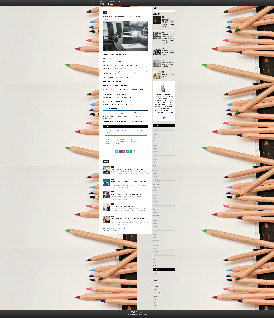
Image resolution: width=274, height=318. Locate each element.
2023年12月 (156, 148)
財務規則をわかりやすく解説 (114, 230)
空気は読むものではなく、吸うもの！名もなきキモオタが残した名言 (128, 182)
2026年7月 (155, 129)
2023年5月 (155, 168)
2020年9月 (155, 254)
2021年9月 (155, 223)
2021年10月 (156, 220)
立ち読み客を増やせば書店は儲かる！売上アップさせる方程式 (127, 169)
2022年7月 (155, 195)
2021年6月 (155, 231)
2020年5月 (155, 265)
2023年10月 (156, 154)
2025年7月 (155, 131)
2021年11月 (156, 218)
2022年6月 (155, 198)
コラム (105, 157)
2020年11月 (156, 248)
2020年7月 (155, 259)
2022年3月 (155, 206)
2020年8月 (155, 256)
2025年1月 (155, 137)
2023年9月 (155, 156)
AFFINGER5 (144, 316)
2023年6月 (155, 165)
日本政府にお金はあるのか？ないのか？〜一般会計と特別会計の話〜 (128, 218)
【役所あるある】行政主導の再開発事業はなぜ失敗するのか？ (120, 139)
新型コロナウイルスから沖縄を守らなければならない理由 (126, 194)
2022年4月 (155, 204)
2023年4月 (155, 170)
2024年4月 (155, 143)
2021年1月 (155, 243)
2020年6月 (155, 262)
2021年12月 (156, 215)
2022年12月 (156, 181)
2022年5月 (155, 201)
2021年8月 (155, 226)
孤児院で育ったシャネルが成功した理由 (116, 229)
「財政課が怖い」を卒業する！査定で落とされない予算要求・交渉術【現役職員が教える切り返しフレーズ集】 (168, 38)
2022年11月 (156, 184)
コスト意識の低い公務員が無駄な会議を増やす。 (123, 206)
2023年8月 (155, 159)
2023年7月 (155, 162)
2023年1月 (155, 179)
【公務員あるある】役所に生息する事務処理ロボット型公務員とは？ (121, 141)
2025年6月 (155, 134)
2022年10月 (156, 187)
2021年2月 (155, 240)
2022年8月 (155, 193)
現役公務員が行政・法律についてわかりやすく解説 (137, 314)
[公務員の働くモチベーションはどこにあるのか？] (127, 151)
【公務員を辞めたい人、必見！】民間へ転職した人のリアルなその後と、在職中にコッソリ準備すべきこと (168, 22)
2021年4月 (155, 237)
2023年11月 (156, 151)
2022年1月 (155, 212)
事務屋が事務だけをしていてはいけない (114, 143)
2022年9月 (155, 190)
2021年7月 (155, 229)
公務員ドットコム (106, 4)
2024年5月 (155, 140)
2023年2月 (155, 176)
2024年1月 (155, 145)
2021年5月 (155, 234)
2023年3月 (155, 173)
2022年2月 (155, 209)
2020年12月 (156, 245)
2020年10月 (156, 251)
